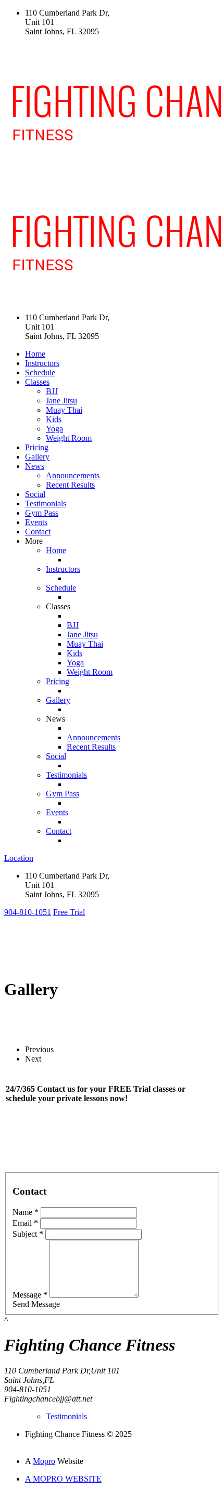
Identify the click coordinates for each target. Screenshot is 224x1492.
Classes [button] (37, 381)
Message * (30, 1294)
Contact (38, 531)
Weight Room (69, 438)
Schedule (40, 372)
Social (35, 494)
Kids (53, 419)
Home (35, 353)
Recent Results (70, 484)
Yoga (54, 428)
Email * (25, 1223)
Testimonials (45, 503)
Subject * (28, 1233)
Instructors (42, 363)
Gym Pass (41, 512)
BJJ (52, 391)
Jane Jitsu (61, 400)
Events (36, 522)
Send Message (36, 1304)
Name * (26, 1212)
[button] (27, 912)
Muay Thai (64, 409)
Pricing (36, 447)
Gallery (37, 456)
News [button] (34, 466)
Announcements (72, 475)
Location (18, 858)
